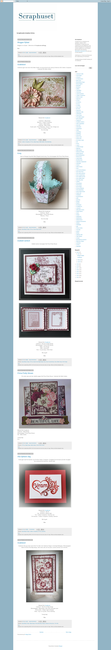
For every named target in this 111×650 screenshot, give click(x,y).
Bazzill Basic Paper (25, 229)
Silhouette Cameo (80, 209)
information (78, 126)
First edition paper (80, 117)
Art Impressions (79, 78)
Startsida (41, 632)
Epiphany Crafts (79, 112)
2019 (77, 264)
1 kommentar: (32, 529)
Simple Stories (79, 211)
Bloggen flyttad (23, 42)
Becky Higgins (79, 83)
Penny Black (79, 183)
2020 (77, 252)
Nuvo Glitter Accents (80, 176)
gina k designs (79, 118)
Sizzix (77, 213)
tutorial (77, 231)
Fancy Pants (79, 115)
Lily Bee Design (79, 146)
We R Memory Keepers (81, 239)
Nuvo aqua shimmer (80, 173)
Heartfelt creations (80, 122)
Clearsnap (78, 92)
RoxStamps (78, 204)
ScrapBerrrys (79, 206)
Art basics (78, 77)
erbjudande (78, 113)
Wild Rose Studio (80, 241)
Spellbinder (78, 216)
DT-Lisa (78, 103)
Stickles (78, 223)
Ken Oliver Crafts (80, 140)
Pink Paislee (79, 185)
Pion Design (64, 361)
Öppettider (78, 246)
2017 (77, 268)
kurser (77, 143)
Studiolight (78, 224)
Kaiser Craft (78, 136)
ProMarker (78, 194)
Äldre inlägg (68, 632)
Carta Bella (78, 90)
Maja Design (36, 141)
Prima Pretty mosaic (37, 229)
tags (77, 226)
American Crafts (79, 73)
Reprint (77, 203)
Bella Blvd (78, 85)
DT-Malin (78, 105)
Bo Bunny (78, 87)
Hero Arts (78, 125)
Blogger (60, 646)
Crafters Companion (26, 141)
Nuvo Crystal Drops (50, 361)
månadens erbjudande (81, 161)
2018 (77, 266)
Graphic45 (78, 120)
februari (79, 259)
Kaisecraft (78, 135)
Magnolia (78, 148)
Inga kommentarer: (33, 52)
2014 (77, 273)
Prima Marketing (48, 141)
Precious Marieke (80, 188)
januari (79, 261)
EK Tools (78, 108)
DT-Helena (78, 102)
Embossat (78, 110)
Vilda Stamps (79, 236)
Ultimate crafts (79, 234)
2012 (77, 277)
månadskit (78, 163)
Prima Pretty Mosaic (25, 373)
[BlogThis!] (41, 52)
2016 (77, 269)
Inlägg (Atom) (28, 634)
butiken (77, 88)
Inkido (77, 130)
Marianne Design (80, 151)
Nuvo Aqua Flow (79, 171)
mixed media (79, 158)
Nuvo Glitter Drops (58, 361)
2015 (77, 271)
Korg (19, 153)
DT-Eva (31, 141)
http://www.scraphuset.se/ (80, 51)
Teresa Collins (79, 228)
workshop (78, 243)
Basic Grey (78, 80)
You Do (77, 244)
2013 (77, 275)
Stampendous (79, 219)
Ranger (43, 623)
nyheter (78, 181)
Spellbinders (79, 218)
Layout (77, 145)
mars (79, 253)
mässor (77, 165)
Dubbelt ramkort (23, 241)
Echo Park (78, 107)
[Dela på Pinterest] (45, 52)
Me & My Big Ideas (80, 155)
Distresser (78, 98)
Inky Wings (78, 132)
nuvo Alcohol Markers (81, 170)
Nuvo (45, 361)
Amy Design (79, 75)
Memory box (79, 156)
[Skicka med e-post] (39, 52)
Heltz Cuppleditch (80, 123)
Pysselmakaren (79, 196)
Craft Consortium (80, 93)
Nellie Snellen (41, 141)
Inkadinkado (79, 128)
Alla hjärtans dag (24, 457)
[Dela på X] (42, 52)
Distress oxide (79, 97)
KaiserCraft (35, 361)
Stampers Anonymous (49, 623)
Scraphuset (47, 117)
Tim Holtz (56, 623)
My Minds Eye (79, 160)
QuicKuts (43, 531)
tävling (77, 233)
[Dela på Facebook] (44, 52)
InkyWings (78, 133)
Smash (77, 214)
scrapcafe (78, 208)
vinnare (78, 238)
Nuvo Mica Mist (79, 180)
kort (77, 141)
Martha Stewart (79, 153)
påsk (77, 198)
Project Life (78, 193)
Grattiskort (21, 64)
